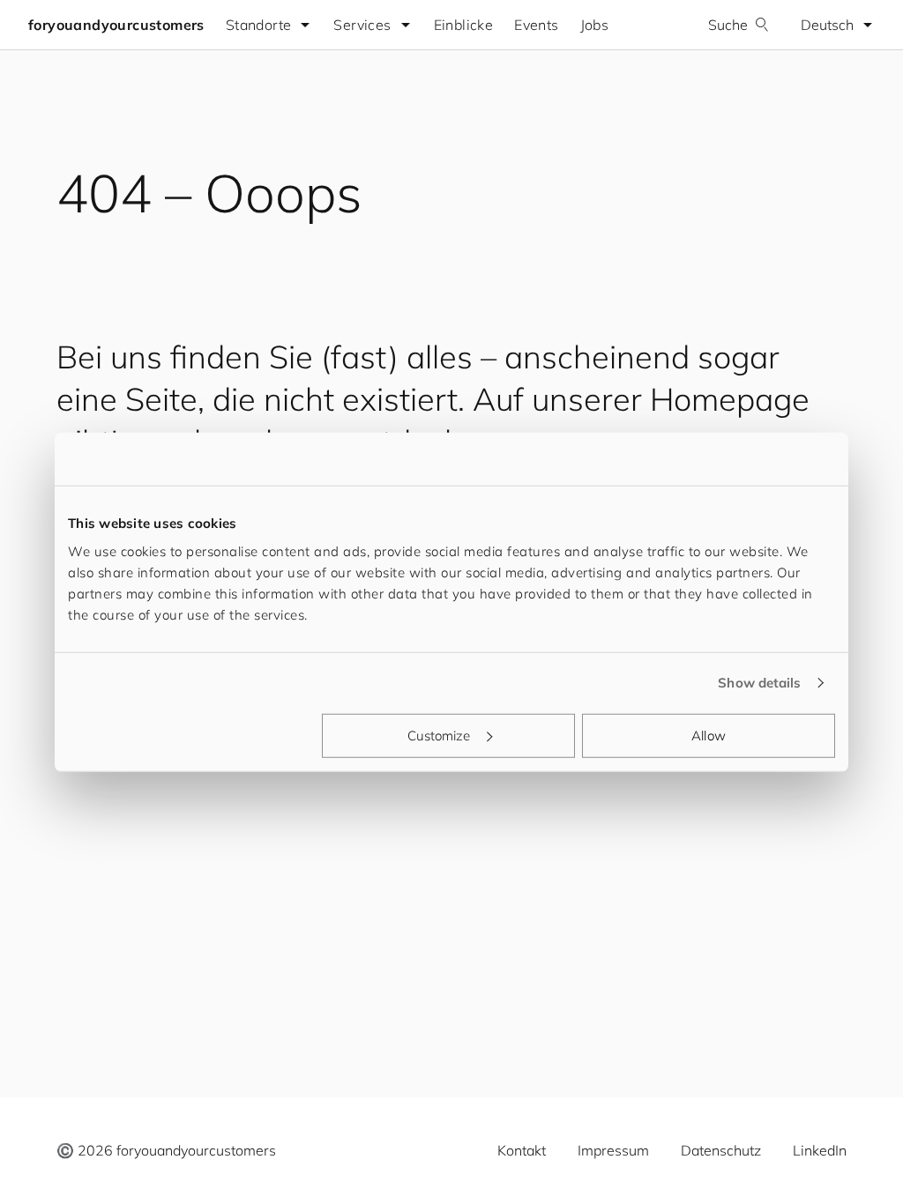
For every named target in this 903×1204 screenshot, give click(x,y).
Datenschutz (721, 1150)
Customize (439, 734)
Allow (708, 734)
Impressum (613, 1150)
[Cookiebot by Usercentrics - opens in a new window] (758, 459)
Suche (728, 24)
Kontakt (521, 1150)
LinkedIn (820, 1150)
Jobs (594, 24)
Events (536, 24)
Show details (759, 682)
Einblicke (464, 24)
